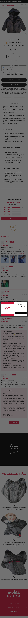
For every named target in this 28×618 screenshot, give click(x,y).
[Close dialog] (26, 302)
